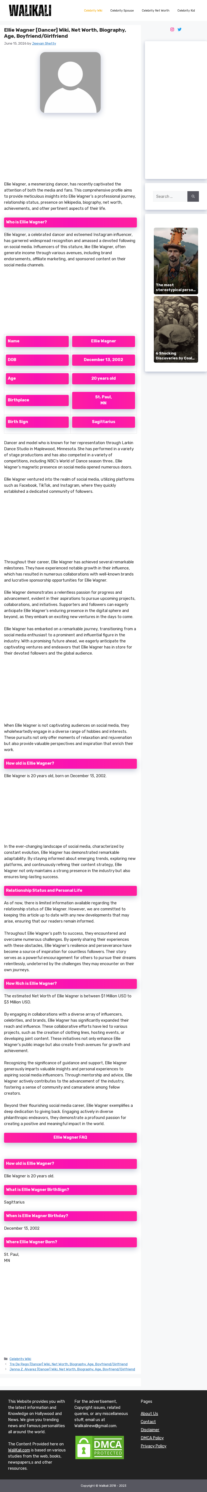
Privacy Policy (153, 1446)
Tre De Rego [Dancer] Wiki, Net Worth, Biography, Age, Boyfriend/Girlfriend (69, 1364)
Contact (148, 1421)
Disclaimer (150, 1429)
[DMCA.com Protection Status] (99, 1458)
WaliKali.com (19, 1450)
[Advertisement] (70, 149)
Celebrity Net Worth (155, 10)
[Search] (193, 196)
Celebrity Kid (186, 10)
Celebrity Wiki (93, 10)
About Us (149, 1413)
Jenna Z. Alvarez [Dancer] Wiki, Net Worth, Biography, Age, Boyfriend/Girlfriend (72, 1369)
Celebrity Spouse (122, 10)
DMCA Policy (152, 1437)
